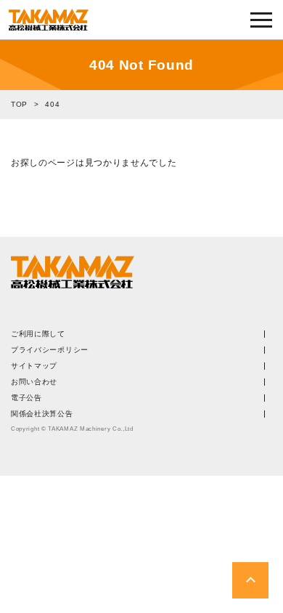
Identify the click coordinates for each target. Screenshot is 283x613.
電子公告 (26, 398)
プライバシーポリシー (50, 350)
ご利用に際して (38, 334)
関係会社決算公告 (42, 414)
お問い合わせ (34, 382)
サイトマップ (34, 366)
